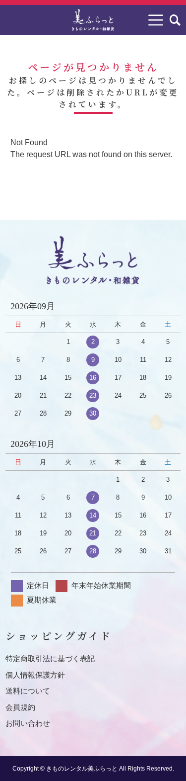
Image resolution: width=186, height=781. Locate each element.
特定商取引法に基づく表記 (50, 658)
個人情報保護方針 (35, 675)
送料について (27, 691)
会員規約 (20, 707)
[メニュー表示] (156, 20)
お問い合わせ (27, 723)
